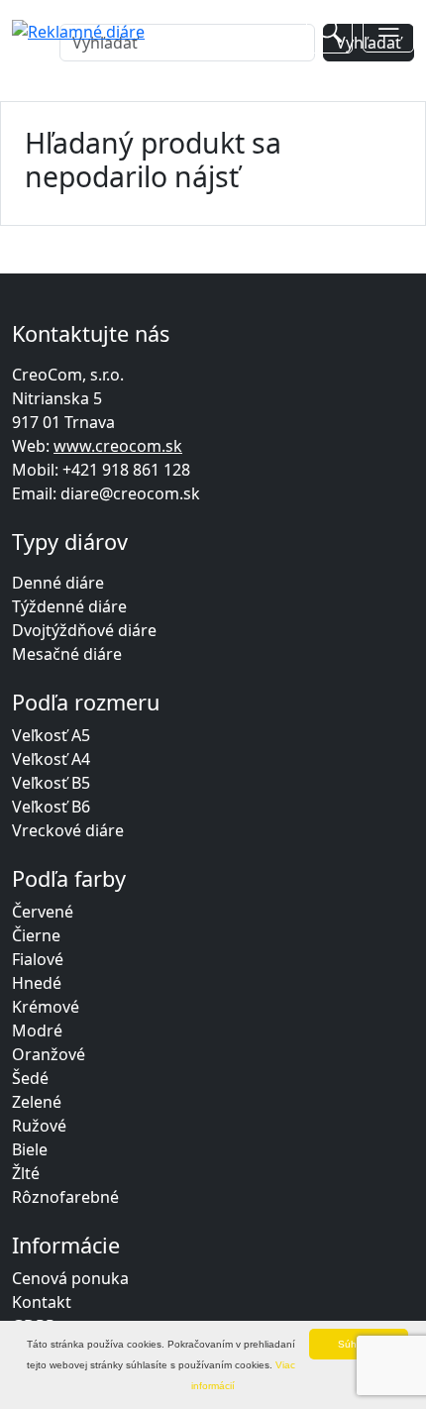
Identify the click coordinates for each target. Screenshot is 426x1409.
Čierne (36, 935)
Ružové (39, 1126)
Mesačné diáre (67, 654)
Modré (37, 1030)
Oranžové (48, 1054)
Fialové (37, 959)
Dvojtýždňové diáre (84, 630)
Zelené (36, 1102)
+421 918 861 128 (126, 470)
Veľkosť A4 (51, 759)
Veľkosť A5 (51, 735)
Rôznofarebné (65, 1197)
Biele (30, 1149)
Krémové (45, 1007)
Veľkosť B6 (51, 806)
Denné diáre (58, 583)
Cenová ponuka (70, 1278)
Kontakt (41, 1302)
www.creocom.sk (117, 446)
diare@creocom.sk (130, 493)
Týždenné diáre (69, 606)
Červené (42, 911)
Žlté (26, 1173)
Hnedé (36, 983)
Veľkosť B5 (51, 783)
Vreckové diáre (68, 830)
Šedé (30, 1078)
